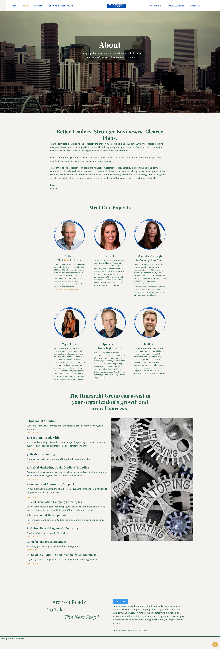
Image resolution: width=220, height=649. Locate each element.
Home (14, 5)
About (26, 5)
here (67, 260)
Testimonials (156, 5)
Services (38, 5)
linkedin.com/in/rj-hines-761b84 (66, 289)
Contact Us (195, 5)
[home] (116, 5)
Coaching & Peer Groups (60, 5)
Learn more (32, 432)
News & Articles (176, 5)
